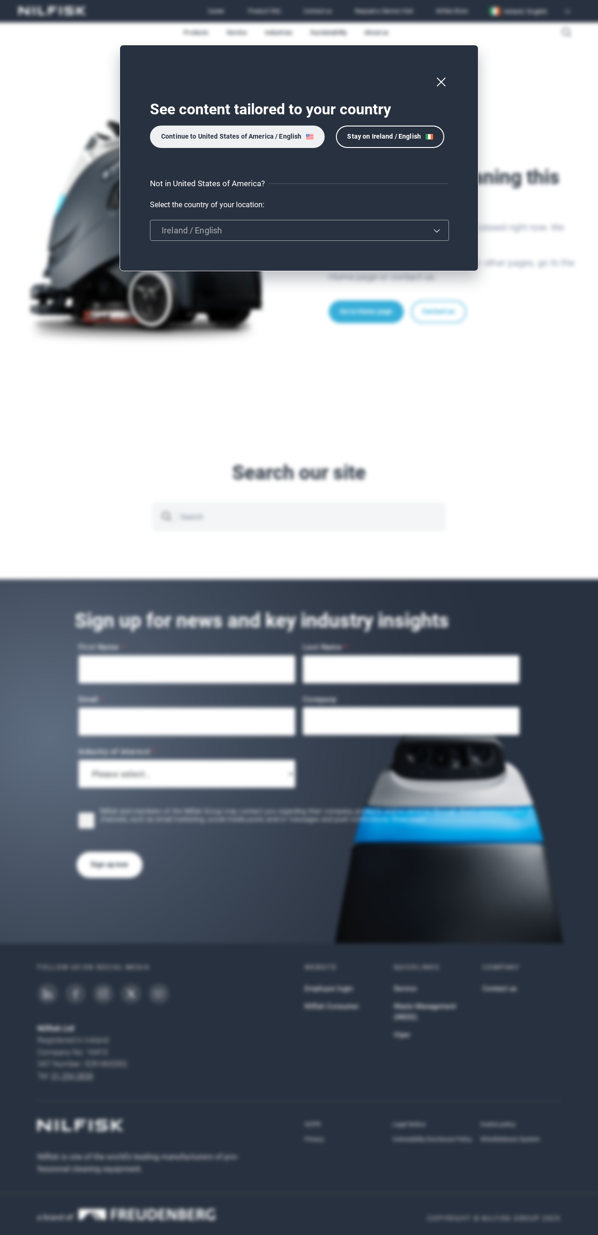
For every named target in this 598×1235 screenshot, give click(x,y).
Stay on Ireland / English (384, 136)
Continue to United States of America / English (231, 136)
